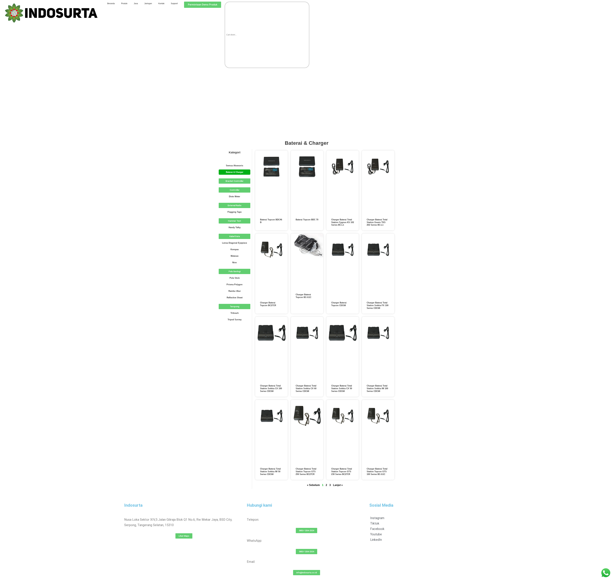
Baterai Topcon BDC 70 (307, 219)
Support (174, 3)
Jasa (136, 3)
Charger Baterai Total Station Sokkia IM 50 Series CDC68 (270, 471)
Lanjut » (338, 485)
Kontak (161, 3)
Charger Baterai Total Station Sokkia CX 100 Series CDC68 (271, 388)
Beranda (111, 3)
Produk (124, 3)
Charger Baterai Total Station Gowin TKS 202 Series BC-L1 (377, 222)
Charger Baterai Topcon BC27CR (268, 304)
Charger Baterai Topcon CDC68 (339, 304)
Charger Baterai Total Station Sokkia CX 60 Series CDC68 (306, 388)
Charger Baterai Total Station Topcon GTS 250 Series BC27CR (306, 471)
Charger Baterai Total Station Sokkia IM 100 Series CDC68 (377, 388)
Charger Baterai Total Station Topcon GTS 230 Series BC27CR (341, 471)
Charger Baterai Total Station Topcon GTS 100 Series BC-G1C (377, 471)
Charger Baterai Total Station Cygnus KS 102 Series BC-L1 (342, 222)
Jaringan (148, 3)
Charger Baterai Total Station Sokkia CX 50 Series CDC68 (341, 388)
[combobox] (267, 35)
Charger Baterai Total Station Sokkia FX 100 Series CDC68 (377, 305)
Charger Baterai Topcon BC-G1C (303, 295)
